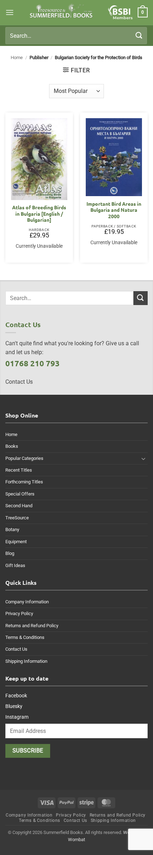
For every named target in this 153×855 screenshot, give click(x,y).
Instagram (16, 717)
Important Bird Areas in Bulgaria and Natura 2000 (113, 210)
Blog (9, 553)
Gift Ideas (15, 565)
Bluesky (13, 706)
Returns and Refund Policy (31, 625)
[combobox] (76, 35)
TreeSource (17, 517)
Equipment (16, 541)
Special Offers (20, 494)
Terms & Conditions (24, 637)
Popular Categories (24, 458)
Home (17, 57)
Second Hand (18, 505)
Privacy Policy (19, 613)
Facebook (16, 695)
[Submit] (139, 35)
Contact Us (16, 649)
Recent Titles (18, 470)
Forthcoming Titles (24, 481)
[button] (9, 12)
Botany (12, 529)
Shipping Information (26, 661)
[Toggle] (143, 458)
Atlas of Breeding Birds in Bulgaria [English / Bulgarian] (39, 213)
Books (11, 446)
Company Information (27, 601)
